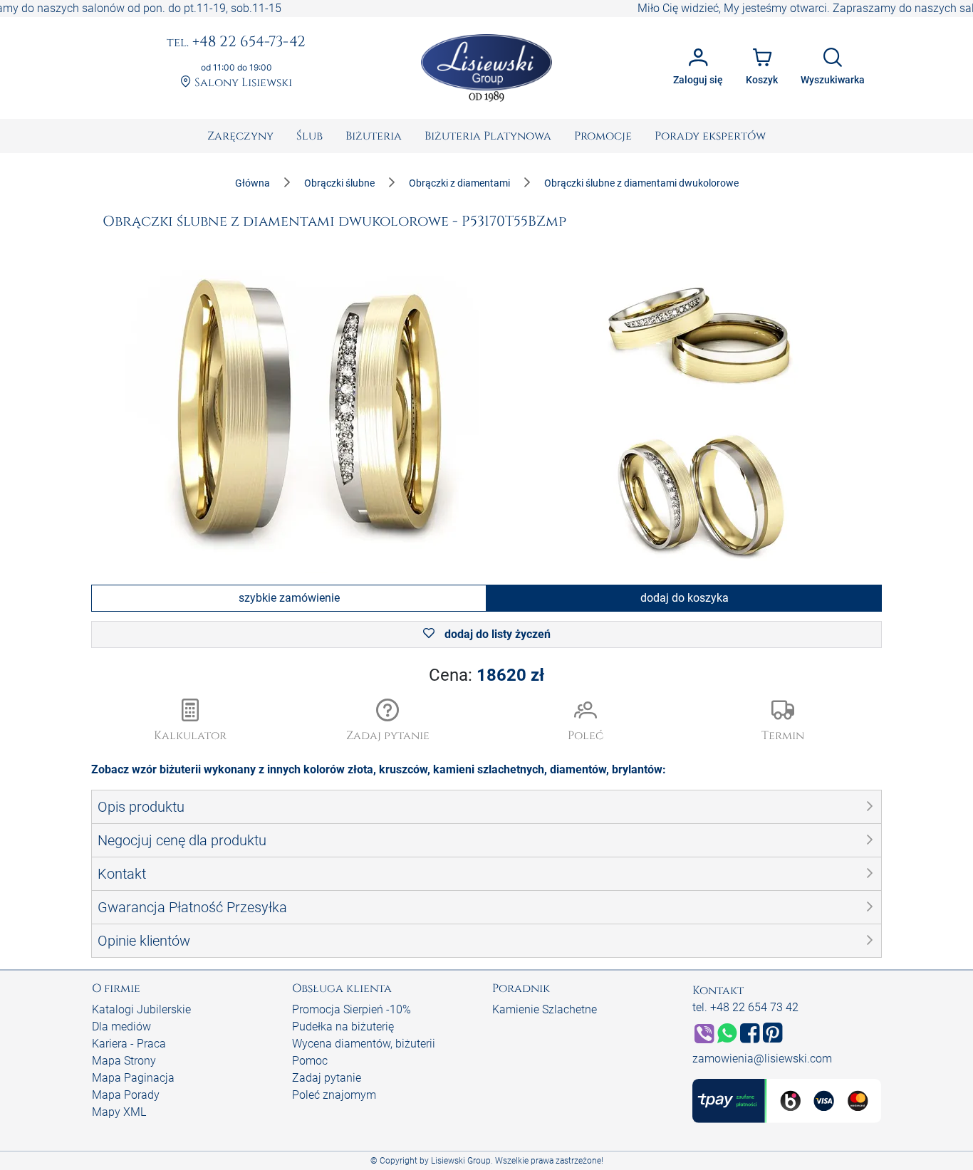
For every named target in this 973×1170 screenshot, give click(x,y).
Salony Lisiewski (242, 82)
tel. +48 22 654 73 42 (745, 1007)
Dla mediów (121, 1026)
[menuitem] (240, 136)
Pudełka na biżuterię (343, 1026)
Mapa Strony (124, 1060)
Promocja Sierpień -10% (351, 1009)
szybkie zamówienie (289, 598)
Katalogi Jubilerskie (141, 1009)
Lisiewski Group (461, 1161)
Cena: (486, 675)
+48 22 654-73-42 (236, 43)
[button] (388, 721)
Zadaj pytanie (326, 1078)
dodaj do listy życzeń (496, 634)
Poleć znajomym (334, 1095)
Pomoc (310, 1060)
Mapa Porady (126, 1095)
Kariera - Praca (129, 1043)
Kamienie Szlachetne (544, 1009)
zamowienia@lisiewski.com (762, 1058)
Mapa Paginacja (133, 1078)
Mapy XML (119, 1112)
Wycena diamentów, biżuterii (363, 1043)
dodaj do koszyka (684, 598)
